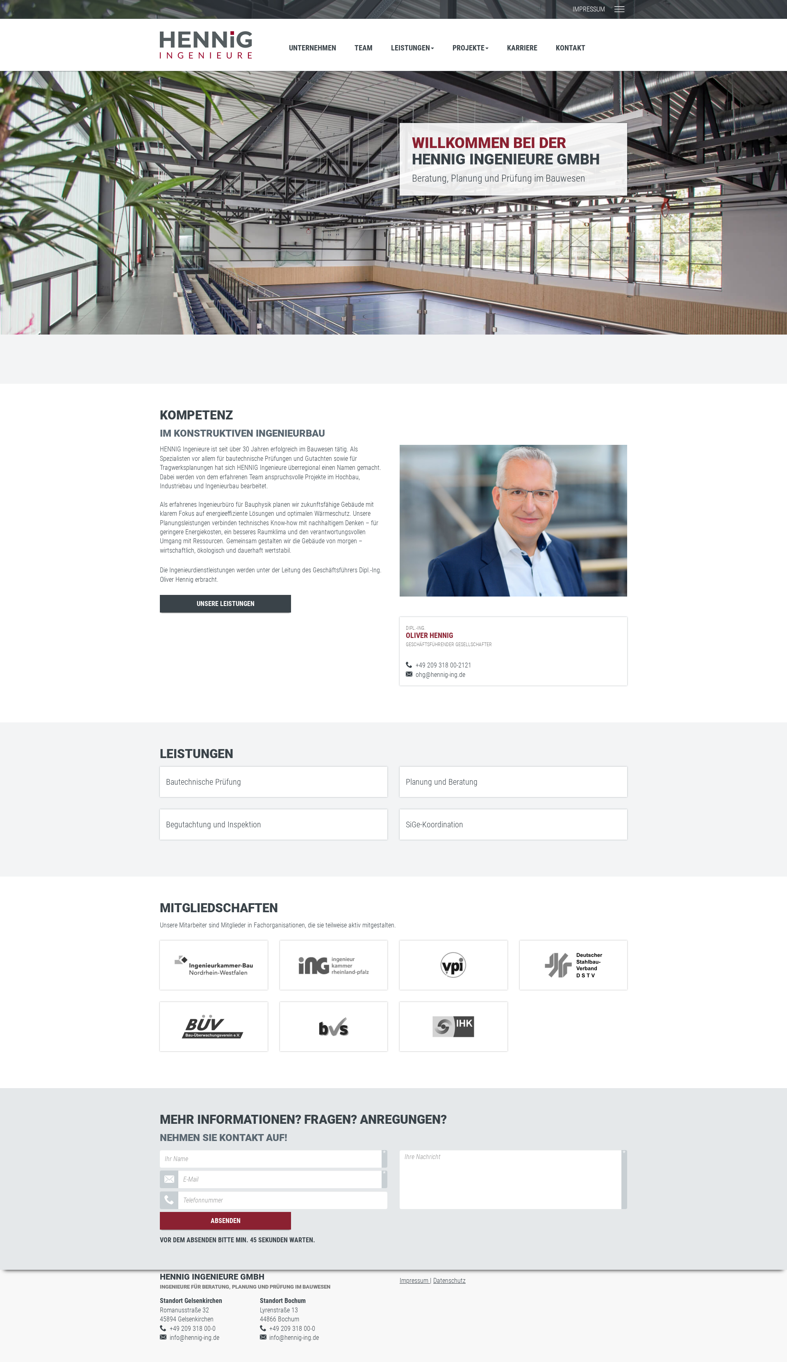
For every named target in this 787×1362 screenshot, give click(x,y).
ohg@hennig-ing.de (440, 675)
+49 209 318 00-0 (193, 1328)
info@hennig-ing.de (194, 1338)
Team (364, 47)
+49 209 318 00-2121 (443, 665)
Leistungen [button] (410, 47)
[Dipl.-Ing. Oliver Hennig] (513, 520)
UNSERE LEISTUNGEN (226, 604)
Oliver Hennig (449, 636)
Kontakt (570, 47)
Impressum (589, 9)
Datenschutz (449, 1281)
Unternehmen (312, 47)
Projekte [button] (468, 47)
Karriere (522, 47)
